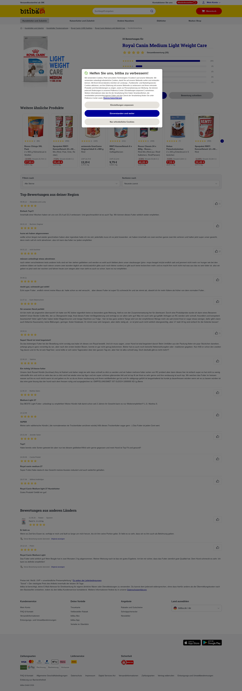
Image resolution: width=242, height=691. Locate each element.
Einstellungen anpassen (122, 105)
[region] (122, 98)
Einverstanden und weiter (122, 113)
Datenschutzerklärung (113, 98)
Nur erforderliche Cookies (122, 122)
